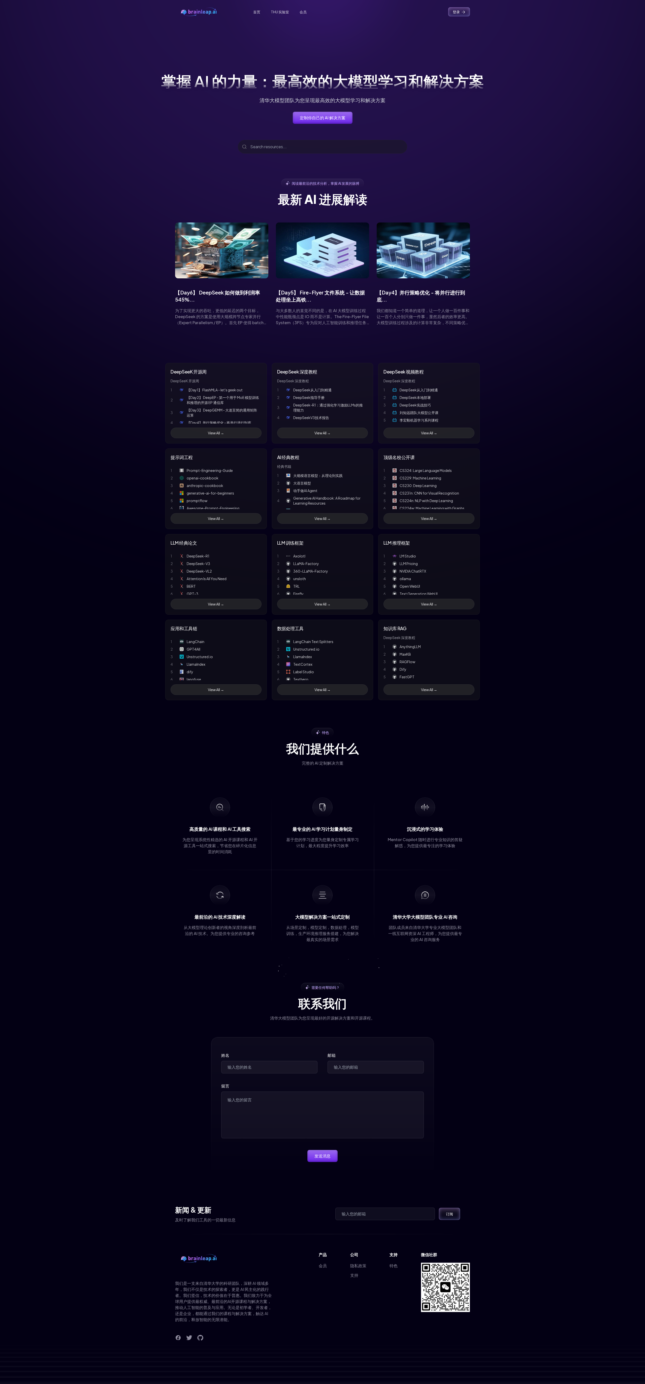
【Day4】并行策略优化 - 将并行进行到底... (421, 296)
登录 (456, 12)
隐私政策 (358, 1265)
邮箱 (332, 1055)
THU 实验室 (280, 12)
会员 (303, 12)
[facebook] (178, 1338)
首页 (256, 12)
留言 (225, 1086)
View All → (216, 433)
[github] (200, 1338)
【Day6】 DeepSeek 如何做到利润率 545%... (217, 296)
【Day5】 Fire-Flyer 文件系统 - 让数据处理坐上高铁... (320, 296)
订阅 (449, 1214)
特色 (394, 1265)
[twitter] (189, 1338)
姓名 (225, 1055)
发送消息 (322, 1155)
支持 (354, 1275)
